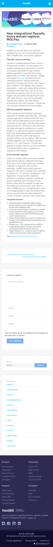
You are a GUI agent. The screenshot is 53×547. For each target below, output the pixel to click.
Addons (12, 46)
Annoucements (12, 390)
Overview (32, 490)
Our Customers (34, 497)
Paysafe (21, 78)
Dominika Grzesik (15, 44)
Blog (30, 493)
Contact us (32, 500)
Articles (10, 395)
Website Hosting (34, 476)
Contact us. (31, 518)
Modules (10, 405)
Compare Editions (9, 476)
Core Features (7, 467)
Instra (20, 173)
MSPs (30, 473)
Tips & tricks (11, 446)
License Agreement (14, 541)
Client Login (6, 490)
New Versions (12, 415)
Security (10, 430)
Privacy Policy (31, 541)
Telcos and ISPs (34, 480)
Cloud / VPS (33, 467)
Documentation (8, 493)
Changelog (6, 480)
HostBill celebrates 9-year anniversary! (21, 255)
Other (9, 420)
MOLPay (14, 143)
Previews (10, 425)
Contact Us (44, 541)
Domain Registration (14, 400)
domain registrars (17, 236)
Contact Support (8, 503)
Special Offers (12, 436)
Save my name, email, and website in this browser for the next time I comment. (26, 334)
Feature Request (8, 500)
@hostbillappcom (42, 544)
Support (10, 441)
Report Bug (6, 497)
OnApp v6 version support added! (34, 257)
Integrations (6, 470)
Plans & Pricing (8, 473)
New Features (12, 410)
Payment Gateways (30, 236)
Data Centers (33, 470)
